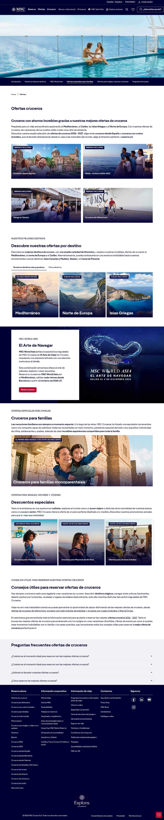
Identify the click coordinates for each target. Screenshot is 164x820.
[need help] (159, 815)
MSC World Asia (56, 82)
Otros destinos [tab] (55, 267)
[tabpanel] (82, 295)
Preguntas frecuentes (140, 82)
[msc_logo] (18, 9)
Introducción (16, 82)
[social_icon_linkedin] (141, 700)
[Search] (127, 9)
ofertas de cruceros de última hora (28, 611)
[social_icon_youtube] (149, 700)
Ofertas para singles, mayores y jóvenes (112, 82)
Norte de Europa (77, 313)
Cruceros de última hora (96, 218)
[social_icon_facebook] (134, 700)
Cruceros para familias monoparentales (49, 482)
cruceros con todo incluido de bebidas (66, 611)
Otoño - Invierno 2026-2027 (97, 174)
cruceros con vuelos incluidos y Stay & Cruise (110, 611)
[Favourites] (133, 9)
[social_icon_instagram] (134, 707)
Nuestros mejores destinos (35, 82)
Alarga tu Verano (21, 218)
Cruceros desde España (24, 174)
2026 (128, 618)
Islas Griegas (121, 313)
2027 (134, 618)
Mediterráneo (27, 313)
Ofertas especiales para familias (80, 82)
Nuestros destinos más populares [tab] (28, 267)
